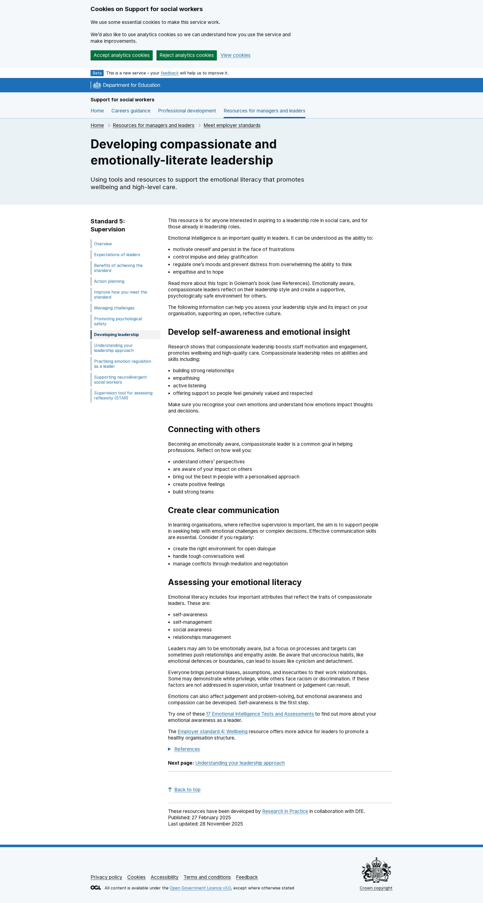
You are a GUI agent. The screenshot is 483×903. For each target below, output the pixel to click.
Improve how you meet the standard (120, 295)
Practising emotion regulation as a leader (122, 364)
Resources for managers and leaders (153, 125)
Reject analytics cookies (186, 55)
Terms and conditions (207, 877)
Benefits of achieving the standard (118, 268)
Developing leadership (116, 334)
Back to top (187, 790)
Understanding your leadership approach (114, 348)
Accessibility (165, 877)
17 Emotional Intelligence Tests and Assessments (260, 714)
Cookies (136, 877)
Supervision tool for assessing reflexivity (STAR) (123, 395)
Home (97, 111)
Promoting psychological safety (118, 321)
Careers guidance (130, 111)
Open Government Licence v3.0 (200, 887)
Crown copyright (376, 887)
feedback (170, 72)
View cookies (236, 55)
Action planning (109, 281)
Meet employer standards (232, 125)
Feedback (247, 877)
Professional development (187, 111)
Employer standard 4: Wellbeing (213, 731)
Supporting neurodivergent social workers (120, 380)
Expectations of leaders (117, 254)
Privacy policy (106, 877)
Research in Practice (285, 811)
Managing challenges (114, 307)
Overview (103, 243)
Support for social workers (122, 100)
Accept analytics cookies (122, 55)
